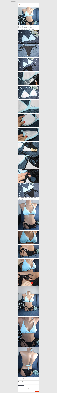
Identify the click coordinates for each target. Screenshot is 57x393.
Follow (26, 4)
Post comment (36, 391)
